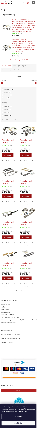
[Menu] (33, 3)
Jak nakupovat (5, 305)
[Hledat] (23, 3)
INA (6, 112)
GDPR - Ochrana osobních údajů (10, 317)
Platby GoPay (5, 310)
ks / (19, 390)
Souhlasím (18, 423)
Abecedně (17, 70)
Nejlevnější (16, 66)
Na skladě (8, 89)
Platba (3, 307)
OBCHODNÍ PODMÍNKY (7, 315)
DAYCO (7, 107)
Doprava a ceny (5, 312)
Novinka (8, 95)
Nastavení (18, 416)
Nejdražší (24, 66)
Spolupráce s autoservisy (9, 323)
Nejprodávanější (7, 70)
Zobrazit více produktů (18, 60)
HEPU (7, 109)
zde (26, 411)
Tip (6, 98)
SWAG (7, 115)
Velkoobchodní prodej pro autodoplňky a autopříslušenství (19, 320)
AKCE (7, 92)
